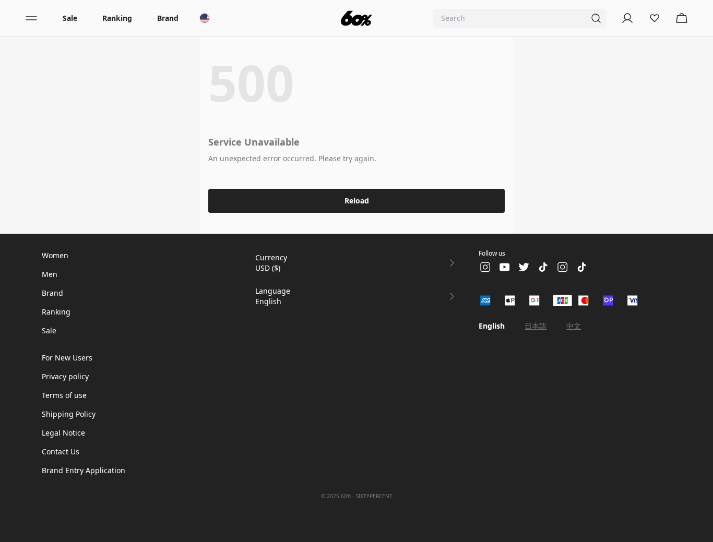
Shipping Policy (69, 414)
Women (55, 255)
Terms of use (64, 395)
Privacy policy (65, 376)
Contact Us (60, 451)
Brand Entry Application (83, 470)
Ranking (117, 18)
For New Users (67, 358)
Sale (70, 18)
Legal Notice (63, 433)
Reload (356, 201)
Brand (168, 18)
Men (49, 274)
